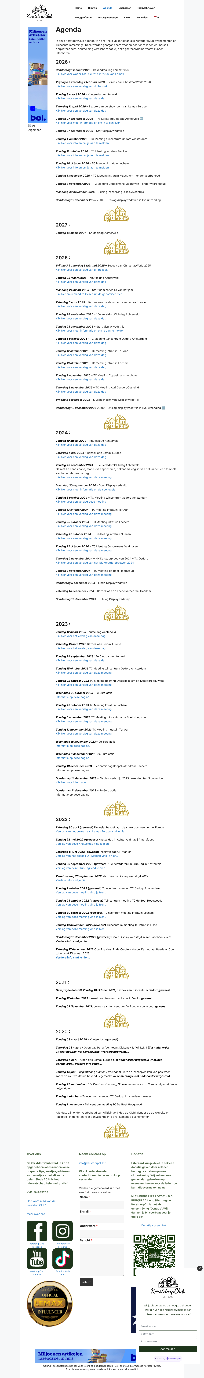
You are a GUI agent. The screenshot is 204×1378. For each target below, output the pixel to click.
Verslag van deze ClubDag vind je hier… (81, 868)
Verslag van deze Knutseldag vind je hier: (82, 843)
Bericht (86, 1240)
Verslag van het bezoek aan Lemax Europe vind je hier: (91, 831)
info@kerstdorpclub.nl (93, 1163)
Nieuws (92, 7)
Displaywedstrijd (108, 17)
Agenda (107, 7)
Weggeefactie (83, 17)
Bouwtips (142, 17)
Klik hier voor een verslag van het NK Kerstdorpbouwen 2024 (95, 562)
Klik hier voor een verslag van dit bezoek (82, 86)
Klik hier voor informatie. (71, 782)
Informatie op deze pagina (72, 758)
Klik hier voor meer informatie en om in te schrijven (88, 122)
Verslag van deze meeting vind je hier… (81, 892)
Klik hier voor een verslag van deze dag (81, 98)
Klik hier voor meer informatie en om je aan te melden (90, 330)
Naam (85, 1197)
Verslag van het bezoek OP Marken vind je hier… (87, 855)
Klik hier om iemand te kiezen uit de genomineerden (89, 294)
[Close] (200, 1268)
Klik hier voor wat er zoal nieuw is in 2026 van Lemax (90, 74)
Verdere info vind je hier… (72, 880)
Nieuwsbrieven (146, 7)
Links (127, 17)
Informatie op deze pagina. (73, 697)
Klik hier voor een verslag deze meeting (81, 501)
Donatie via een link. (154, 1225)
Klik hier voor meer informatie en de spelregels (85, 489)
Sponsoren (125, 7)
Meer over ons (36, 1214)
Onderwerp (89, 1226)
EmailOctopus (175, 1359)
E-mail (85, 1211)
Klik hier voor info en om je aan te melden (82, 143)
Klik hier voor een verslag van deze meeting (84, 477)
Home (78, 7)
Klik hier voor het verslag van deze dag (81, 636)
